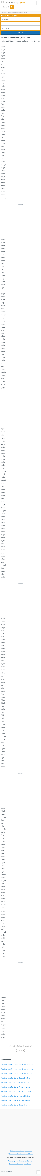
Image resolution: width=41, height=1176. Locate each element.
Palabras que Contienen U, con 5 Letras (15, 1087)
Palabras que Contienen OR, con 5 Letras (16, 1091)
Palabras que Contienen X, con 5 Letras (15, 1078)
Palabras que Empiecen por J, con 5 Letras (17, 1064)
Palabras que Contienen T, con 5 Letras (15, 1096)
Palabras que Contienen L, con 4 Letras (20, 1164)
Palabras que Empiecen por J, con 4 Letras (17, 1069)
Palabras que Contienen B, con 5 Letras (15, 1105)
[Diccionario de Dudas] (13, 3)
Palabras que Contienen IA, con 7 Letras (21, 1154)
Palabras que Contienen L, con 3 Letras (20, 1161)
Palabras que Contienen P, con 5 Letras (15, 1100)
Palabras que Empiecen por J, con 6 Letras (17, 1073)
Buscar (20, 33)
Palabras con (4, 12)
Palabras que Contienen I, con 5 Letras (15, 1082)
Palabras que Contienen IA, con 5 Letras (21, 1151)
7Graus (10, 1171)
